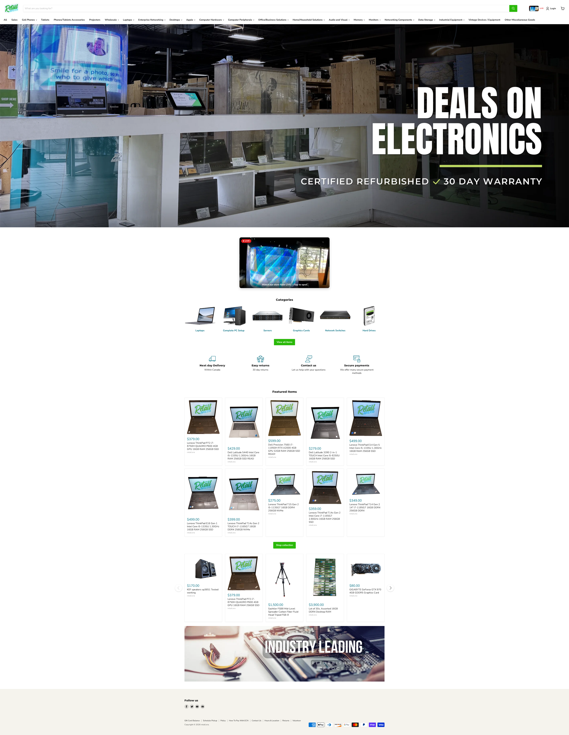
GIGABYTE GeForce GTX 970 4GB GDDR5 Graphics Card (365, 591)
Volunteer (297, 720)
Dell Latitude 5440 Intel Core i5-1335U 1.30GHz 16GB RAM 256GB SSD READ (243, 455)
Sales (14, 19)
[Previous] (178, 587)
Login (553, 8)
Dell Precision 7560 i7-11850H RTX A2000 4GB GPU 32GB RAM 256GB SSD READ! (284, 449)
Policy (223, 720)
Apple (190, 19)
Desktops (175, 19)
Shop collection (284, 545)
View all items (284, 342)
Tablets (45, 19)
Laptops (128, 19)
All (5, 19)
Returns (285, 720)
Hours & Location (271, 720)
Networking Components (399, 19)
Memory (358, 19)
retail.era (191, 452)
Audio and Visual (338, 19)
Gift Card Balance (192, 720)
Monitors (374, 19)
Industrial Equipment (451, 19)
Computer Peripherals (240, 19)
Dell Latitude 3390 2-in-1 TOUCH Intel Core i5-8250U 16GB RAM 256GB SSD (324, 455)
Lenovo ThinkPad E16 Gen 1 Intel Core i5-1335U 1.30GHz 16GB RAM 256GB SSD (203, 526)
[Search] (513, 8)
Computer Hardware (210, 19)
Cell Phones (28, 19)
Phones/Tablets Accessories (69, 19)
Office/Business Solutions (272, 19)
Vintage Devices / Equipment (484, 19)
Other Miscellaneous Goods (520, 19)
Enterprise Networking (151, 19)
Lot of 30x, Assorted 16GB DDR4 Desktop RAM (323, 610)
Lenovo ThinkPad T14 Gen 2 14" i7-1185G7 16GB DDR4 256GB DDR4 (364, 507)
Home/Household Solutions (308, 19)
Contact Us (256, 720)
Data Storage (426, 19)
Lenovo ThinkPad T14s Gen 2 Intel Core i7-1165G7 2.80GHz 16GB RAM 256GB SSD (325, 517)
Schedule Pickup (210, 720)
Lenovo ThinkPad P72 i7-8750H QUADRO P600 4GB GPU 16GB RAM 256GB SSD (203, 446)
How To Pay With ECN (238, 720)
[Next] (390, 587)
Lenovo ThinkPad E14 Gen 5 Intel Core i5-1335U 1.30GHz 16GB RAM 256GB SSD (365, 448)
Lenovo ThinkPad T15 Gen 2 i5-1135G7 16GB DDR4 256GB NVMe (283, 507)
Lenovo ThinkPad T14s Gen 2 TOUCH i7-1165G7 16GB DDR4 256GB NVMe (243, 526)
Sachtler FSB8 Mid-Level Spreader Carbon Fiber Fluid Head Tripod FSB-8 (283, 612)
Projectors (94, 19)
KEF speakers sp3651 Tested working (202, 591)
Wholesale (111, 19)
